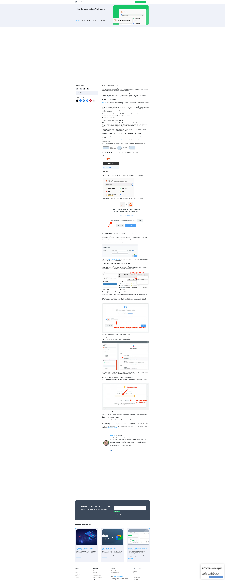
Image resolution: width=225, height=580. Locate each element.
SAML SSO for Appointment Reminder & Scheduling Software (85, 549)
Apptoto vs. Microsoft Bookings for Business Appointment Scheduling (137, 549)
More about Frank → (114, 447)
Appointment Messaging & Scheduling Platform (134, 88)
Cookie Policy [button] (212, 573)
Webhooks (104, 102)
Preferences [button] (216, 574)
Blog (81, 6)
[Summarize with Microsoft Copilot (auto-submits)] (87, 89)
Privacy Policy (123, 515)
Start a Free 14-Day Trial (140, 1)
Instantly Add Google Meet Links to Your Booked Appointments (111, 549)
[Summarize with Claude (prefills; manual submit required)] (84, 89)
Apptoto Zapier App (109, 424)
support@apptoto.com (112, 427)
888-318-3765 (116, 575)
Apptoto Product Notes (88, 6)
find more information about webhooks (117, 96)
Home (78, 6)
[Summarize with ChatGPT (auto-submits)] (77, 89)
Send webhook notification (114, 259)
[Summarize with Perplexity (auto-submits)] (80, 89)
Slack (103, 136)
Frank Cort (78, 20)
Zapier (122, 139)
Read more (78, 557)
